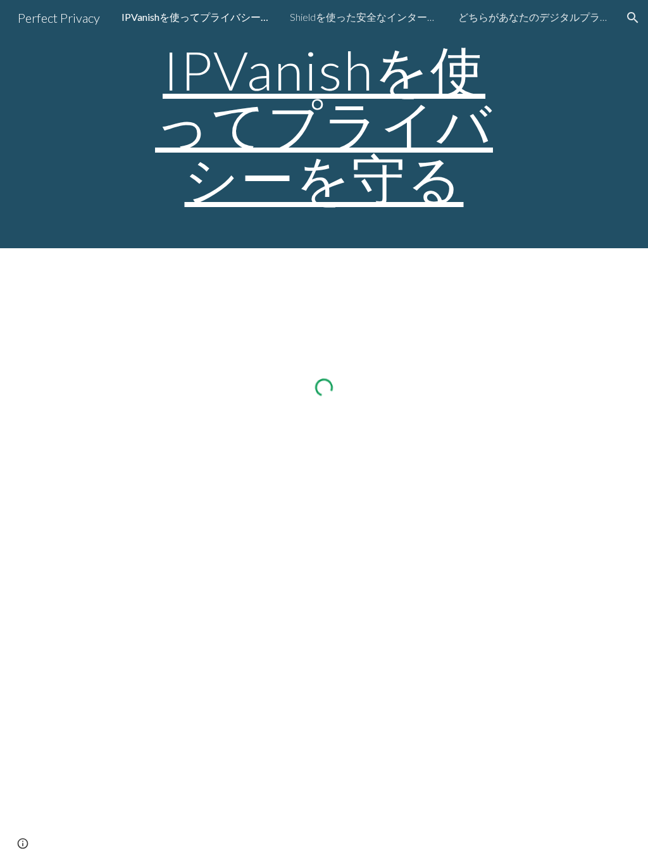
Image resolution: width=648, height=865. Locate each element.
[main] (323, 124)
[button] (633, 18)
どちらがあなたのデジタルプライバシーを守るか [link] (534, 17)
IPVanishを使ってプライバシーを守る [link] (197, 17)
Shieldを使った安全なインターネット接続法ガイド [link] (366, 17)
